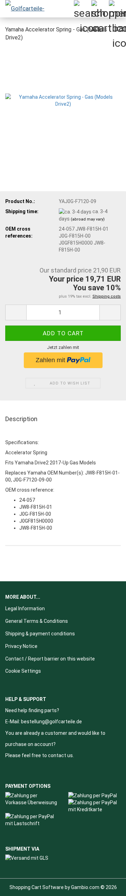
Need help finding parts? (32, 710)
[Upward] (106, 885)
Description (21, 419)
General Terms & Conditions (36, 621)
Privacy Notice (21, 646)
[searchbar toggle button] (82, 8)
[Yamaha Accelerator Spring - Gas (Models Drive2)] (63, 100)
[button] (15, 312)
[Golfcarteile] (28, 8)
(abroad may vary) (88, 219)
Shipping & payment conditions (40, 633)
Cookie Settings (23, 671)
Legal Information (25, 608)
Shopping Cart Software (36, 887)
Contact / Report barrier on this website (50, 659)
